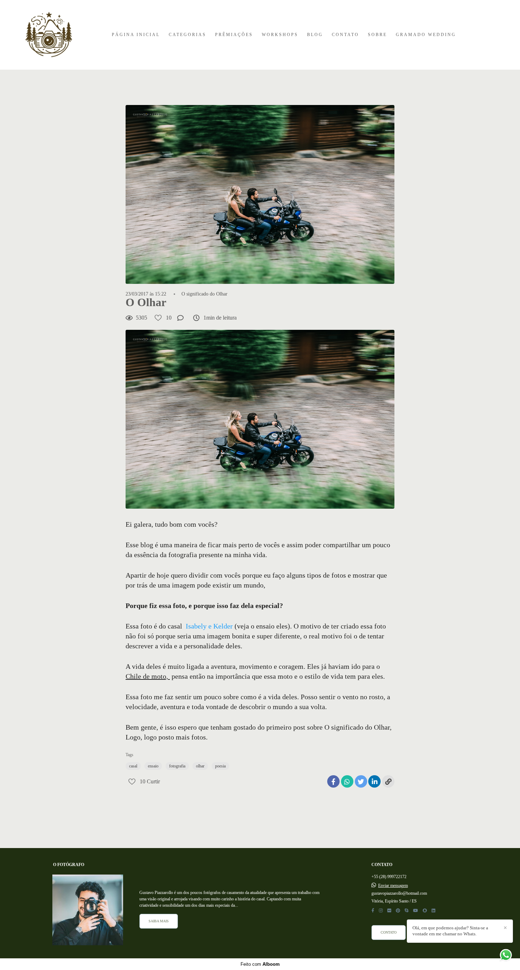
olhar (200, 766)
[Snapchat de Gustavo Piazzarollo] (425, 910)
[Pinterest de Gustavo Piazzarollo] (398, 910)
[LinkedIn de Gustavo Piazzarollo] (433, 910)
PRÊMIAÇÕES (234, 34)
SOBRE (377, 34)
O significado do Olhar (204, 294)
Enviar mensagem (393, 885)
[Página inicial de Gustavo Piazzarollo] (49, 35)
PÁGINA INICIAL (136, 34)
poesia (220, 766)
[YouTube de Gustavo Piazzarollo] (415, 910)
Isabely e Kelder (209, 626)
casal (133, 766)
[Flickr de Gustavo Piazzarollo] (389, 910)
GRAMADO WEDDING (426, 34)
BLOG (315, 34)
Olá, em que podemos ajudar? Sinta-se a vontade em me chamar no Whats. (450, 930)
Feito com (260, 964)
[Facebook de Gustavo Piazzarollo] (372, 910)
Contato (389, 932)
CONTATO (345, 34)
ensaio (153, 766)
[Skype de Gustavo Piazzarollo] (407, 910)
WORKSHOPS (280, 34)
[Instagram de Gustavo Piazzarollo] (381, 910)
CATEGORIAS (187, 34)
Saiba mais (159, 921)
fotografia (177, 766)
